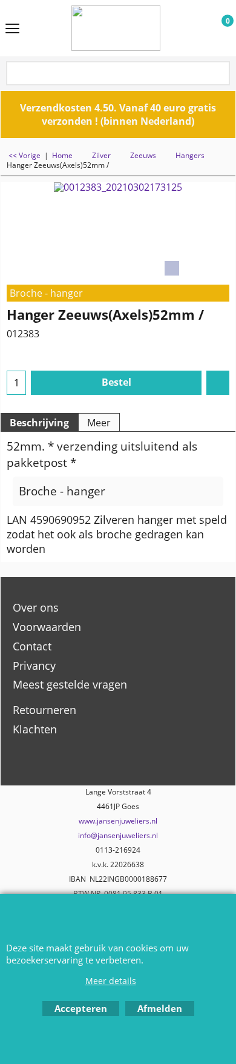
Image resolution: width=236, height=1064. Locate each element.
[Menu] (12, 29)
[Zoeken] (219, 74)
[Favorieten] (217, 382)
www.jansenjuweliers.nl (118, 821)
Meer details (110, 980)
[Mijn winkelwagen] (216, 28)
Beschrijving (39, 422)
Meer (99, 422)
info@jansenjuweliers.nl (118, 835)
